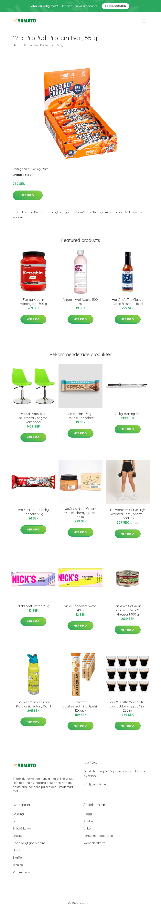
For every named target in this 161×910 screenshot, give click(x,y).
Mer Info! (28, 195)
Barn (16, 821)
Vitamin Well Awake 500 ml (80, 302)
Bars (45, 169)
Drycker (18, 836)
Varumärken (21, 872)
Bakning (18, 814)
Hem (16, 45)
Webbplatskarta (94, 843)
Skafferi (18, 857)
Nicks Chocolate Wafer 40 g (80, 608)
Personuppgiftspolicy (98, 836)
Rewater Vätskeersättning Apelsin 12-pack (80, 706)
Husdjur (18, 850)
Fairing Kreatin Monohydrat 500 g (33, 302)
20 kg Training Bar (128, 414)
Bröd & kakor (22, 828)
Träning (35, 169)
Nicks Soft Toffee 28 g (33, 606)
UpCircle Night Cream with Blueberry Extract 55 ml (80, 513)
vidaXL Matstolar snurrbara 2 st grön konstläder (33, 418)
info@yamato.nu (94, 784)
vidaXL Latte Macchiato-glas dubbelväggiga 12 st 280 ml (128, 706)
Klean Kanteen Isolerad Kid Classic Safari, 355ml (33, 704)
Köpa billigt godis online (29, 843)
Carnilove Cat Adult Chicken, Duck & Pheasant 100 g (128, 610)
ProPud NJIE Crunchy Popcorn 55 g (33, 512)
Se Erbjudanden (115, 6)
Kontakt (88, 821)
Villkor (87, 828)
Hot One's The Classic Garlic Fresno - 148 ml (127, 302)
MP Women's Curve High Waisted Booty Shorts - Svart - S (127, 514)
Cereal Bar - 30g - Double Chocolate (81, 416)
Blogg (87, 814)
